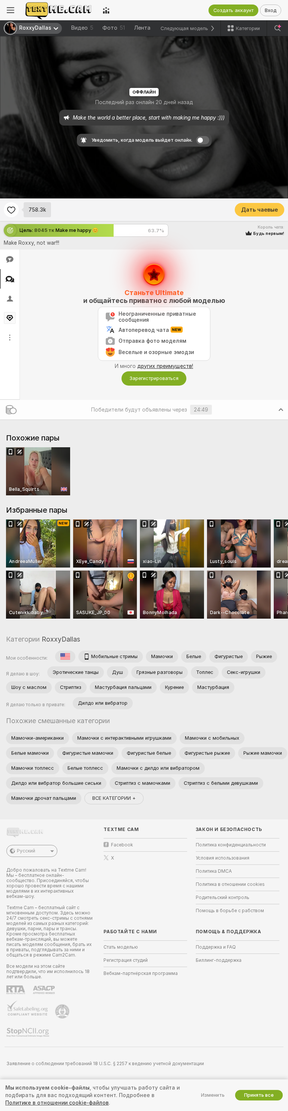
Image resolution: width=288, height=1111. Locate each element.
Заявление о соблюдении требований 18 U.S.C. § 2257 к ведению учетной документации (105, 1063)
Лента (142, 27)
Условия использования (222, 858)
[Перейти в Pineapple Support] (63, 1011)
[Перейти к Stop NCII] (28, 1032)
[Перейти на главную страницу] (58, 10)
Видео (82, 27)
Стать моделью (121, 947)
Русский (26, 851)
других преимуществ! (165, 366)
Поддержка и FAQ (216, 947)
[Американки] (65, 657)
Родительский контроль (222, 897)
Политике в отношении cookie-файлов (57, 1103)
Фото (113, 27)
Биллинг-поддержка (219, 960)
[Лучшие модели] (106, 10)
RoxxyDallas (61, 639)
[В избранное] (11, 209)
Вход (270, 10)
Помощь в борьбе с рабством (230, 910)
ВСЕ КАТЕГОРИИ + (114, 798)
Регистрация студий (126, 960)
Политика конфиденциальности (231, 845)
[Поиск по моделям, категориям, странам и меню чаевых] (277, 28)
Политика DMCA (214, 871)
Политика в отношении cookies (230, 884)
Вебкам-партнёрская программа (141, 973)
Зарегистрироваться (153, 378)
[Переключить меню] (10, 10)
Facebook (122, 845)
